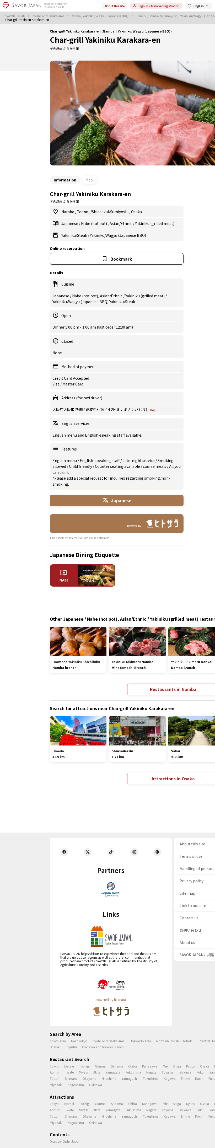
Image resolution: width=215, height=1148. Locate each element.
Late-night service (138, 460)
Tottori (55, 1078)
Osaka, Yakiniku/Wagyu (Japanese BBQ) (101, 16)
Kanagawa (150, 1066)
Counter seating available (118, 466)
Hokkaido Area (140, 1041)
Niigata (151, 1072)
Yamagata (113, 1072)
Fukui (200, 1072)
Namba (68, 211)
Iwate (70, 1072)
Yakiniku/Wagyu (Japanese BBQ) (118, 235)
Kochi (199, 1078)
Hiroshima (109, 1078)
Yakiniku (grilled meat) (154, 223)
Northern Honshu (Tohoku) (175, 1041)
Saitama (117, 1066)
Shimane (71, 1078)
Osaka (136, 211)
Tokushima (151, 1078)
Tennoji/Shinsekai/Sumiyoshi (103, 211)
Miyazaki (56, 1084)
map (152, 409)
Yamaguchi (130, 1078)
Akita (96, 1072)
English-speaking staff (100, 460)
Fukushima (133, 1072)
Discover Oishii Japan (65, 1141)
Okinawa (95, 1084)
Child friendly (81, 466)
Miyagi (83, 1072)
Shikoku (55, 1047)
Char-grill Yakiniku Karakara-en (105, 39)
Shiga (177, 1066)
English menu (65, 460)
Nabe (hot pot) (94, 223)
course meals (155, 466)
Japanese (70, 223)
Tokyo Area (58, 1041)
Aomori (55, 1072)
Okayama (89, 1078)
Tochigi (84, 1066)
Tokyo (54, 1066)
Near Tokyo (79, 1041)
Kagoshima (76, 1084)
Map (89, 180)
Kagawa (170, 1078)
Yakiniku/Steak (74, 235)
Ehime (185, 1078)
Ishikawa (185, 1072)
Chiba (132, 1066)
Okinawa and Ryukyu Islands (102, 1047)
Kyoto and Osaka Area (49, 16)
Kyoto (190, 1066)
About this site (114, 6)
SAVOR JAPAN (15, 16)
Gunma (100, 1066)
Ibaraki (69, 1066)
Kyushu (72, 1047)
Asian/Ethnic (121, 223)
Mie (165, 1066)
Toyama (168, 1072)
